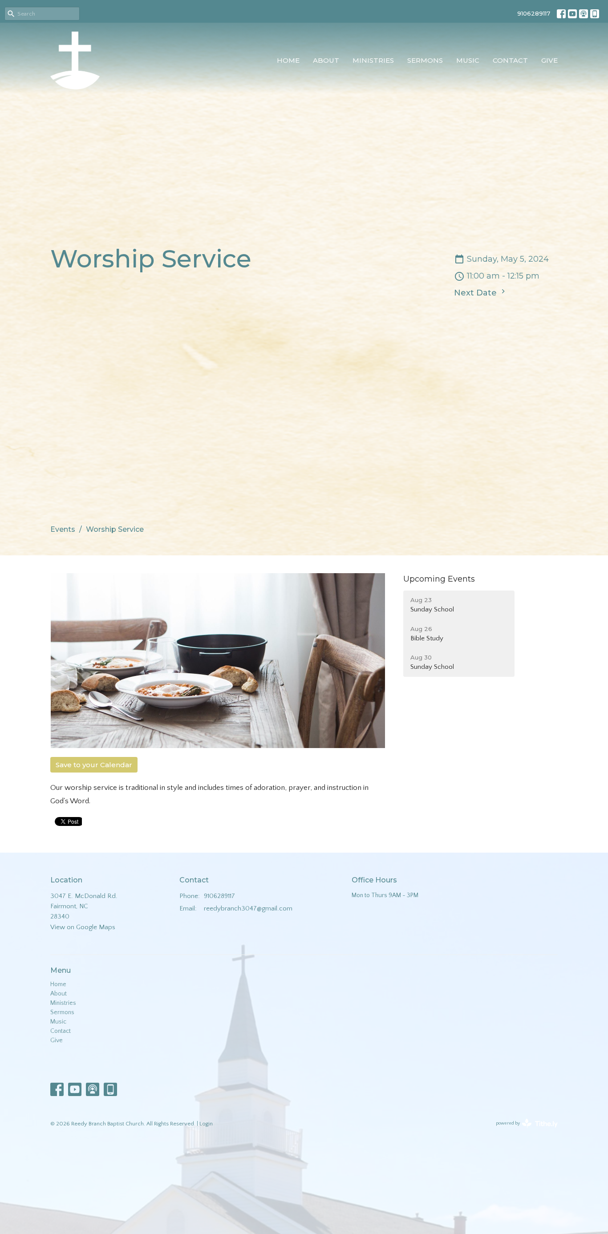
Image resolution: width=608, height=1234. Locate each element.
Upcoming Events (439, 579)
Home (288, 60)
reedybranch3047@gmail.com (248, 908)
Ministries (373, 60)
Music (467, 60)
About (326, 60)
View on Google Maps (82, 927)
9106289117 (533, 13)
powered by (522, 1131)
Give (549, 60)
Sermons (425, 60)
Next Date (476, 293)
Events (62, 529)
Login (206, 1124)
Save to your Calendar (94, 765)
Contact (510, 60)
